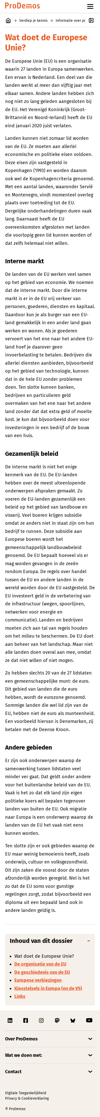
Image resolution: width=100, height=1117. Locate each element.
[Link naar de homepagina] (22, 6)
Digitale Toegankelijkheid (25, 1093)
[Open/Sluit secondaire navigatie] (92, 20)
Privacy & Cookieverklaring (27, 1098)
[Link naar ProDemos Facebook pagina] (26, 1020)
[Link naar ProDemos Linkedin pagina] (10, 1020)
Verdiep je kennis (33, 20)
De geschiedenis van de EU (42, 972)
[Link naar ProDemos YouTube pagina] (89, 1020)
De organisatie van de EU (40, 964)
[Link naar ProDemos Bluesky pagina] (73, 1020)
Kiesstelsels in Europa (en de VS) (48, 988)
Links (19, 996)
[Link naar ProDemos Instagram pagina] (41, 1020)
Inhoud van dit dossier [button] (41, 940)
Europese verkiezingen (38, 980)
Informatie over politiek (75, 20)
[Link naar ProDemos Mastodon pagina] (57, 1020)
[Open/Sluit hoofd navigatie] (90, 6)
